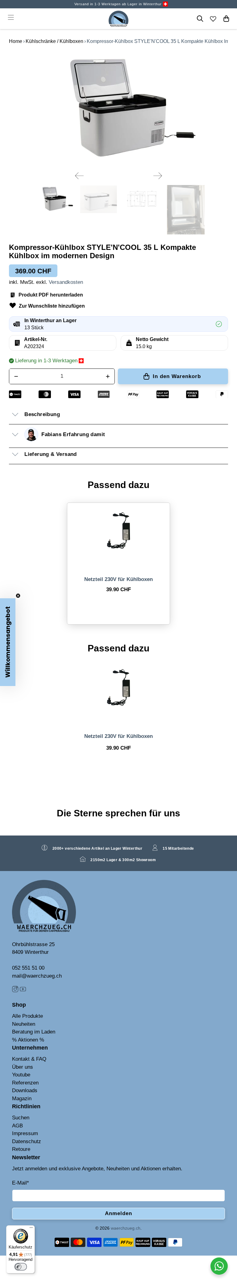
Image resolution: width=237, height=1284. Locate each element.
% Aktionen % (28, 1040)
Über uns (22, 1067)
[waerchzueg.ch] (118, 18)
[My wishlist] (213, 18)
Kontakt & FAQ (29, 1059)
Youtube (21, 1075)
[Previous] (79, 175)
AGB (17, 1126)
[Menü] (31, 1229)
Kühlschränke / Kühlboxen (54, 41)
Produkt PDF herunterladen (51, 294)
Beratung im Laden (33, 1032)
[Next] (157, 175)
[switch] (21, 1266)
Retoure (21, 1149)
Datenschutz (26, 1141)
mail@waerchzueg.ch (37, 976)
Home (15, 41)
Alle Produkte (27, 1016)
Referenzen (25, 1083)
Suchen (20, 1118)
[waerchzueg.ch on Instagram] (15, 991)
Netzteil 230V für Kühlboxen (118, 579)
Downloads (24, 1090)
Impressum (25, 1133)
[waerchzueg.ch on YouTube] (23, 991)
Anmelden (118, 1213)
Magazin (21, 1098)
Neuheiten (23, 1024)
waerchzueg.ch (125, 1228)
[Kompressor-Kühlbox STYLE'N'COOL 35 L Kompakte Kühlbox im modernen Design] (118, 108)
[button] (7, 642)
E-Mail (20, 1183)
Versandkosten (66, 282)
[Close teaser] (18, 595)
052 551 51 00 (28, 968)
